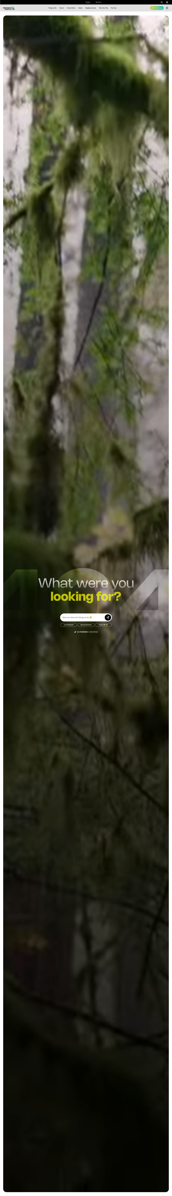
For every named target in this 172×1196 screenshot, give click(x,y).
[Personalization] (167, 8)
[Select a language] (167, 2)
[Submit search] (162, 2)
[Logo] (9, 8)
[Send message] (108, 617)
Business (99, 2)
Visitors (88, 2)
